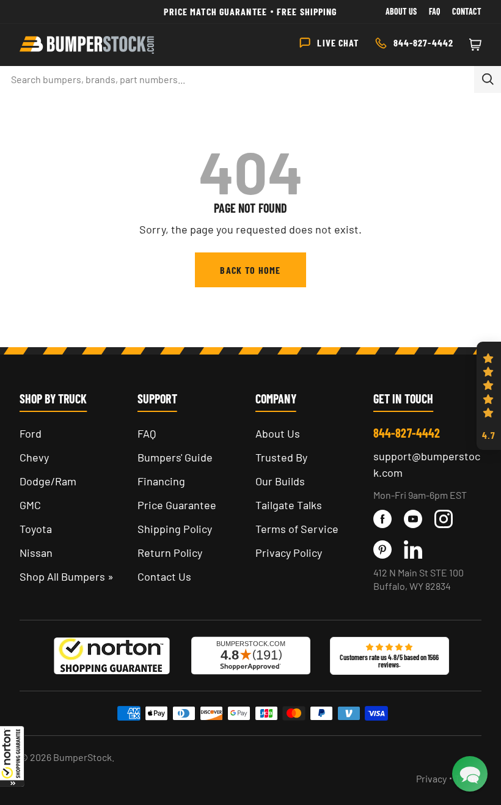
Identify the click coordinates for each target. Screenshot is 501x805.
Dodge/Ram (48, 481)
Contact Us (164, 576)
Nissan (36, 552)
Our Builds (280, 481)
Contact (466, 11)
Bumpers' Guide (175, 457)
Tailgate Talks (288, 505)
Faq (434, 11)
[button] (12, 756)
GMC (30, 505)
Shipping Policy (174, 528)
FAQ (146, 433)
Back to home (250, 270)
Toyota (36, 528)
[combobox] (237, 79)
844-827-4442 (406, 432)
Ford (31, 433)
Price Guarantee (176, 505)
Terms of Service (296, 528)
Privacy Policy (288, 552)
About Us (401, 11)
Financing (161, 481)
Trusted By (281, 457)
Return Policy (169, 552)
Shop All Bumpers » (67, 576)
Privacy (431, 778)
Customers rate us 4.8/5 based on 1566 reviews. (389, 661)
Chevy (34, 457)
